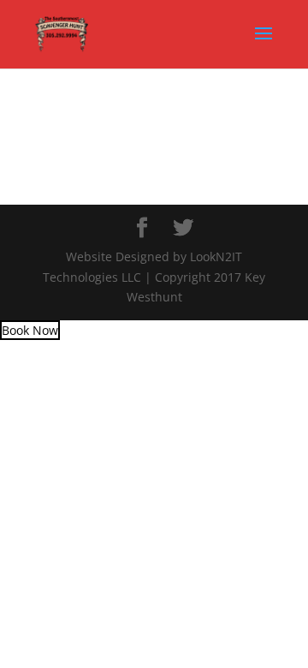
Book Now (30, 330)
